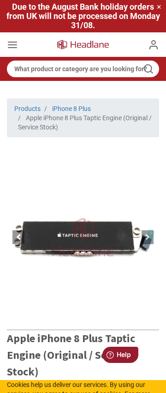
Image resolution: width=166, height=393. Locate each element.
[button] (18, 237)
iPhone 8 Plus (71, 108)
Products (27, 108)
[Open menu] (12, 45)
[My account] (153, 44)
